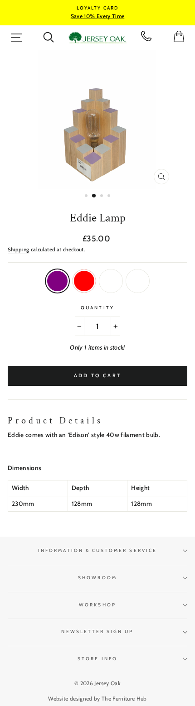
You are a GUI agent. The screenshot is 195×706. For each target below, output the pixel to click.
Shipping (18, 249)
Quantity (97, 308)
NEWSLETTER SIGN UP (97, 631)
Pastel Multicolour (137, 281)
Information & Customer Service (97, 550)
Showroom (97, 578)
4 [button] (109, 196)
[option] (97, 13)
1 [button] (87, 196)
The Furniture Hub (124, 698)
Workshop (97, 605)
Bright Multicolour (110, 281)
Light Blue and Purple (57, 281)
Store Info (97, 659)
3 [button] (102, 196)
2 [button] (94, 196)
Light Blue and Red (84, 281)
